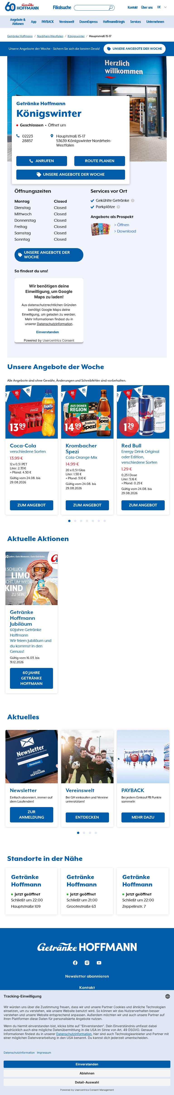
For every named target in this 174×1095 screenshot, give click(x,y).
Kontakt (133, 7)
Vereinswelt (66, 22)
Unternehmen (155, 22)
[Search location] (94, 8)
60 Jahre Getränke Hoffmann (31, 678)
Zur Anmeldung (31, 815)
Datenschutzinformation (54, 324)
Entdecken (87, 817)
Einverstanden (47, 332)
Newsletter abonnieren (87, 976)
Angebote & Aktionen (17, 22)
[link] (87, 141)
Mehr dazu (143, 817)
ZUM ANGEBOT (31, 505)
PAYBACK (48, 22)
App (33, 22)
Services (135, 22)
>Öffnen (121, 225)
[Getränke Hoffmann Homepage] (87, 947)
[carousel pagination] (69, 521)
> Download (125, 231)
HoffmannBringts (114, 22)
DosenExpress (89, 22)
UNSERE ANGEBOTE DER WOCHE (137, 49)
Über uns (147, 7)
